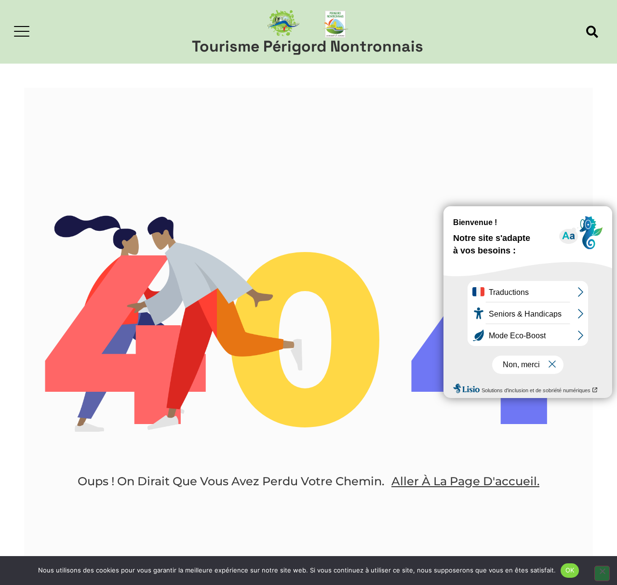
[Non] (602, 573)
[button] (592, 32)
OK (570, 570)
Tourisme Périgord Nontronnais (307, 46)
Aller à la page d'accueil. (465, 481)
